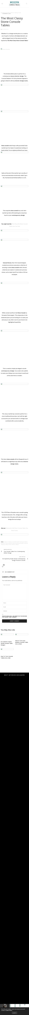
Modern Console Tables (11, 12)
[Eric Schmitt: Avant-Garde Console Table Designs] (7, 636)
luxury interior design (13, 543)
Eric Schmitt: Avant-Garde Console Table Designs (6, 643)
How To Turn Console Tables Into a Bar (7, 657)
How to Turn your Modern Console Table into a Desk (21, 642)
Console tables (7, 541)
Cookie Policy (8, 1010)
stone (5, 544)
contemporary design (17, 541)
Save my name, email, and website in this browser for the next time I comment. (14, 617)
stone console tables (13, 544)
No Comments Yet (10, 572)
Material (3, 12)
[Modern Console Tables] (14, 3)
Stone (19, 12)
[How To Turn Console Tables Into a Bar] (7, 651)
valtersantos (5, 29)
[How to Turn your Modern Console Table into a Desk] (21, 635)
